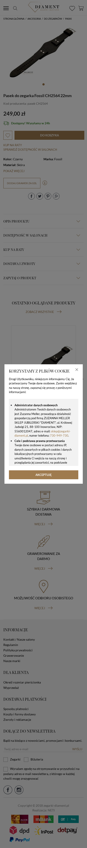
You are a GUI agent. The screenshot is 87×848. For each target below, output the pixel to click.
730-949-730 (59, 435)
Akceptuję (43, 475)
